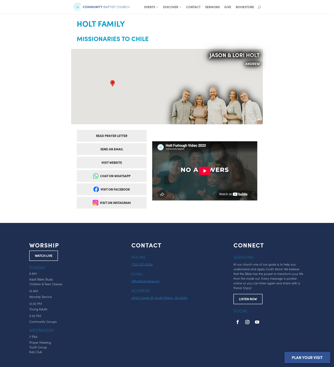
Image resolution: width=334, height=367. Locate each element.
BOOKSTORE (245, 7)
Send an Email (111, 149)
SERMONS (212, 7)
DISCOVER (170, 7)
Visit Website (111, 162)
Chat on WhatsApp (115, 176)
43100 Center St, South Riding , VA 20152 (159, 297)
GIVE (227, 7)
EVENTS (149, 7)
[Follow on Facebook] (237, 322)
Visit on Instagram (115, 202)
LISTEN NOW (248, 299)
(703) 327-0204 (142, 264)
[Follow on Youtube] (257, 322)
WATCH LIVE (43, 255)
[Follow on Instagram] (247, 322)
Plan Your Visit (307, 357)
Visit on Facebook (115, 189)
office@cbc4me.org (145, 281)
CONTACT (193, 7)
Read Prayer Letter (111, 135)
